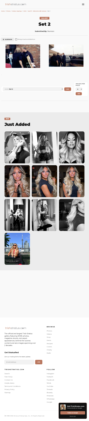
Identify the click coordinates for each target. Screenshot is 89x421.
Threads (50, 389)
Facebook (50, 380)
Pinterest (50, 396)
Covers (49, 347)
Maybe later (73, 416)
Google (49, 402)
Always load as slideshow (26, 39)
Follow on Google (73, 413)
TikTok (49, 383)
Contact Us (8, 380)
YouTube (50, 386)
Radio (49, 353)
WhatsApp (50, 399)
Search (7, 373)
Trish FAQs (8, 377)
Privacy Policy (9, 389)
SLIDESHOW (8, 39)
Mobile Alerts (9, 383)
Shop (49, 337)
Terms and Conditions (12, 386)
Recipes (50, 343)
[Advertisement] (44, 293)
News (49, 340)
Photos (49, 331)
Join (38, 362)
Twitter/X (50, 377)
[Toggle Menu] (83, 4)
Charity (49, 350)
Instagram (50, 373)
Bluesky (50, 392)
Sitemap (7, 392)
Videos (49, 334)
